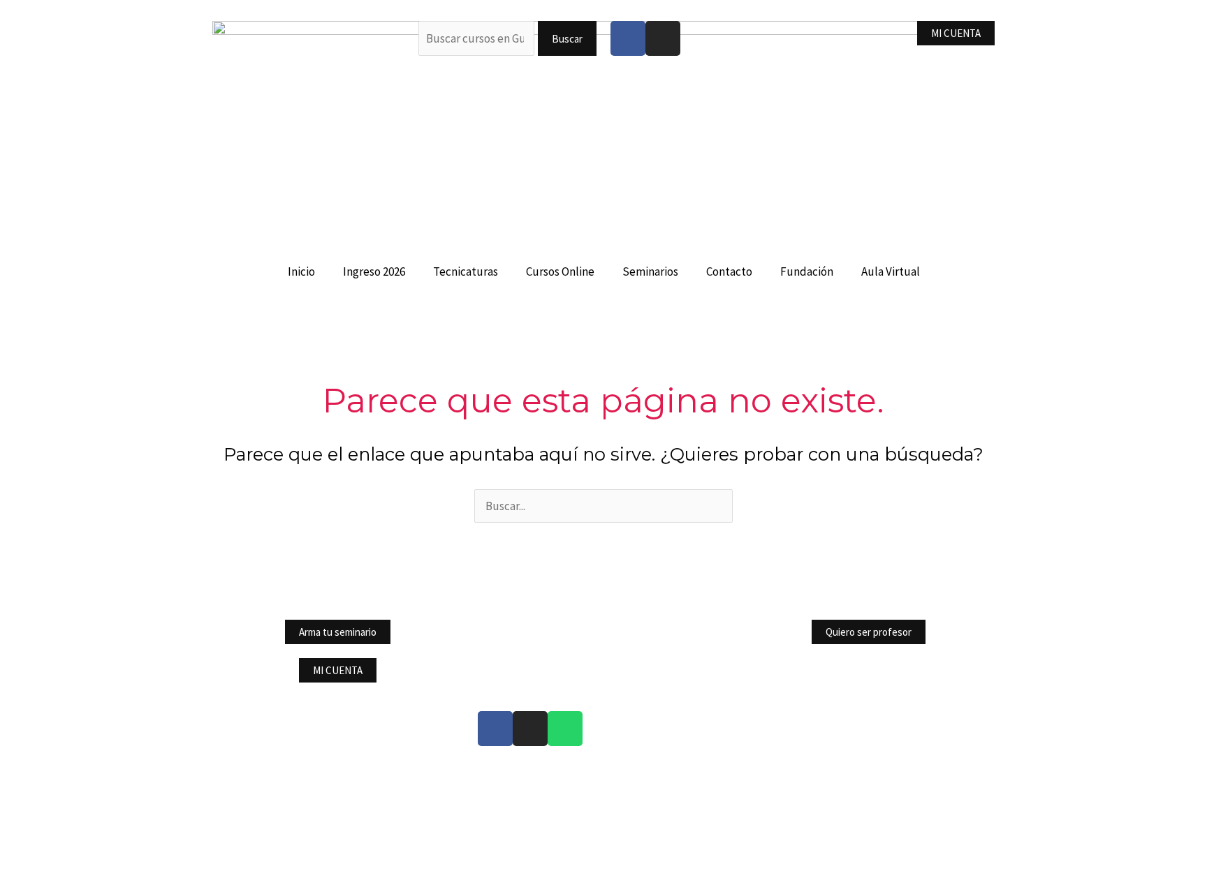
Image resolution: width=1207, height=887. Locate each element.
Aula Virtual (890, 271)
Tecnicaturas (465, 271)
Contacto (729, 271)
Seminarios (650, 271)
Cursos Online (560, 271)
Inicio (301, 271)
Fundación (806, 271)
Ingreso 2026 (374, 271)
